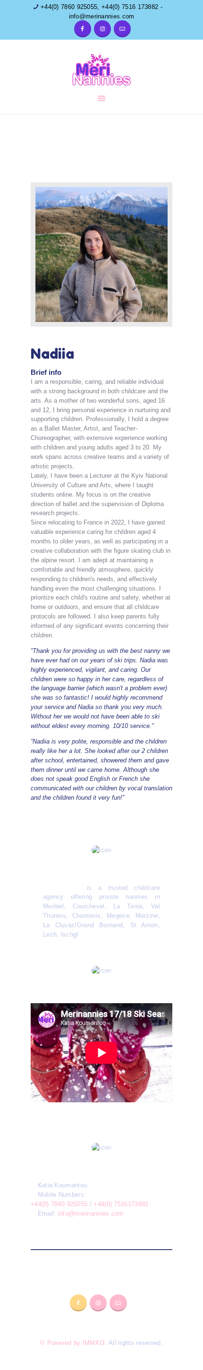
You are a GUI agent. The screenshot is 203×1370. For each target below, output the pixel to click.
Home (57, 148)
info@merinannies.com (91, 1213)
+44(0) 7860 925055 (68, 6)
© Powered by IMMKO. (73, 1342)
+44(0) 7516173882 (120, 1204)
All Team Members (101, 148)
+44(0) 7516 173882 (130, 6)
